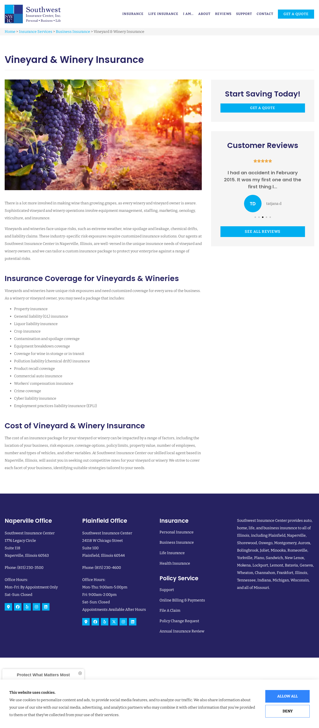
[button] (255, 217)
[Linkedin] (46, 607)
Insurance (133, 14)
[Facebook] (17, 607)
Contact (265, 14)
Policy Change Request (179, 621)
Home (10, 31)
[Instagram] (36, 607)
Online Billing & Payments (182, 600)
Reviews (223, 14)
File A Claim (170, 610)
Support (244, 14)
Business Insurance (73, 31)
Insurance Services (35, 31)
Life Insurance (163, 14)
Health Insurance (175, 563)
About (204, 14)
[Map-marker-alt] (8, 607)
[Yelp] (27, 607)
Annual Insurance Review (182, 631)
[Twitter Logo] (114, 621)
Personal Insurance (177, 532)
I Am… (188, 14)
